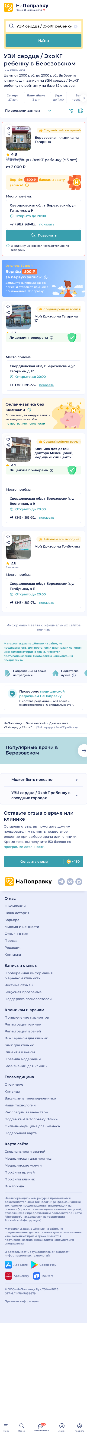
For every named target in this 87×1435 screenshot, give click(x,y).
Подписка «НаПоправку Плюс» (31, 1119)
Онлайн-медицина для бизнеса (32, 1126)
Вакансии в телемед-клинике (30, 1098)
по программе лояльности (25, 423)
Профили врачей (20, 1172)
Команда (12, 1091)
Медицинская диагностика (28, 1158)
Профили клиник (20, 1179)
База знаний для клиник (26, 1066)
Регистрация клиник (23, 1024)
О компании (15, 906)
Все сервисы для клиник (26, 1038)
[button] (43, 26)
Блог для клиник (19, 1045)
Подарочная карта (21, 1133)
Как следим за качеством (26, 1112)
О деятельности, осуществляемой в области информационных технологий (37, 1253)
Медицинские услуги (23, 1165)
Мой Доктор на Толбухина (57, 546)
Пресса (11, 941)
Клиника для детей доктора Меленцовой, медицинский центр (54, 453)
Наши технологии (20, 1105)
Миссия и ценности (22, 927)
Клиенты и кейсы (20, 1052)
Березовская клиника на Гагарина (57, 139)
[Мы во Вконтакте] (70, 881)
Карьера (12, 920)
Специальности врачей (25, 1151)
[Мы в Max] (78, 881)
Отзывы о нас (16, 934)
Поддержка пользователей (28, 999)
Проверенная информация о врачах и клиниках (29, 975)
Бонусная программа (23, 992)
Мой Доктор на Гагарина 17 (56, 318)
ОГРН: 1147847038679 (20, 1293)
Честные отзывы (19, 985)
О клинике (14, 1084)
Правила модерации (23, 1059)
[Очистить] (75, 26)
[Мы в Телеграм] (61, 881)
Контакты (13, 954)
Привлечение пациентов (27, 1017)
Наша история (17, 913)
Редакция (13, 947)
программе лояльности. (24, 847)
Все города (14, 1186)
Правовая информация (22, 1301)
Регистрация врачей (23, 1031)
